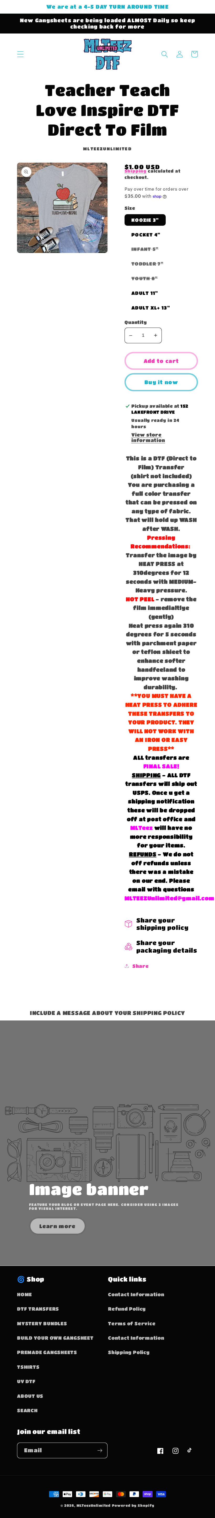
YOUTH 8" (147, 279)
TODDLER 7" (150, 265)
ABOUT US (30, 1396)
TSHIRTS (28, 1367)
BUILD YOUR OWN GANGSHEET (55, 1337)
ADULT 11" (144, 293)
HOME (24, 1294)
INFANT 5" (148, 250)
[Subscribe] (99, 1451)
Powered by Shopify (133, 1505)
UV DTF (26, 1381)
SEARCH (27, 1410)
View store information (148, 437)
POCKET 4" (145, 234)
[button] (20, 54)
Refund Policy (127, 1308)
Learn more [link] (57, 1226)
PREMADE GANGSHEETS (47, 1352)
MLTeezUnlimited (94, 1505)
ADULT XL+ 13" (150, 307)
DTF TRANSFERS (38, 1308)
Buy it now (161, 382)
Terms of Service (131, 1323)
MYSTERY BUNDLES (42, 1323)
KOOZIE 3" (145, 220)
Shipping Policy (129, 1352)
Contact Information (136, 1294)
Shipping (136, 171)
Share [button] (140, 966)
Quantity (136, 322)
